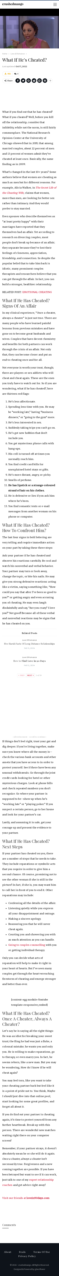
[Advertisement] (29, 97)
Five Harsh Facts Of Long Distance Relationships (29, 643)
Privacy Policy (27, 1256)
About (7, 1252)
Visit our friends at (25, 1197)
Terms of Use (41, 1252)
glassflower (40, 1269)
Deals (22, 1252)
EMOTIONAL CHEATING (37, 292)
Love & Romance (29, 640)
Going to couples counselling (26, 944)
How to (29, 660)
